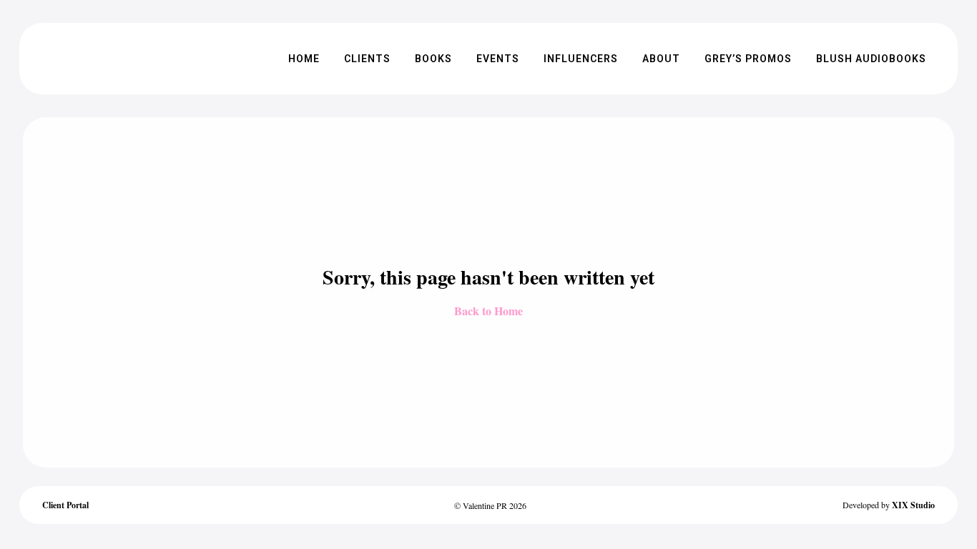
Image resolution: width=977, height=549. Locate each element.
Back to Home (488, 310)
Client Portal (65, 505)
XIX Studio (913, 505)
